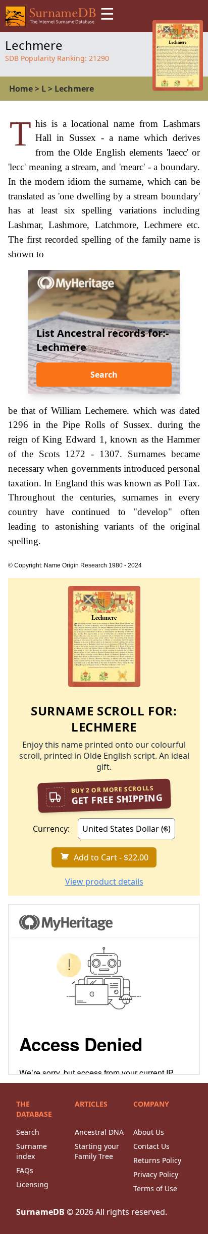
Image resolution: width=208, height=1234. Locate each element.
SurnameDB (40, 1211)
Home (21, 88)
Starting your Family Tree (97, 1151)
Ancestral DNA (99, 1132)
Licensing (32, 1184)
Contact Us (151, 1146)
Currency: (51, 828)
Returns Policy (157, 1160)
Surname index (31, 1151)
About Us (148, 1132)
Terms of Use (155, 1188)
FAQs (24, 1170)
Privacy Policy (155, 1174)
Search (104, 374)
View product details (104, 881)
